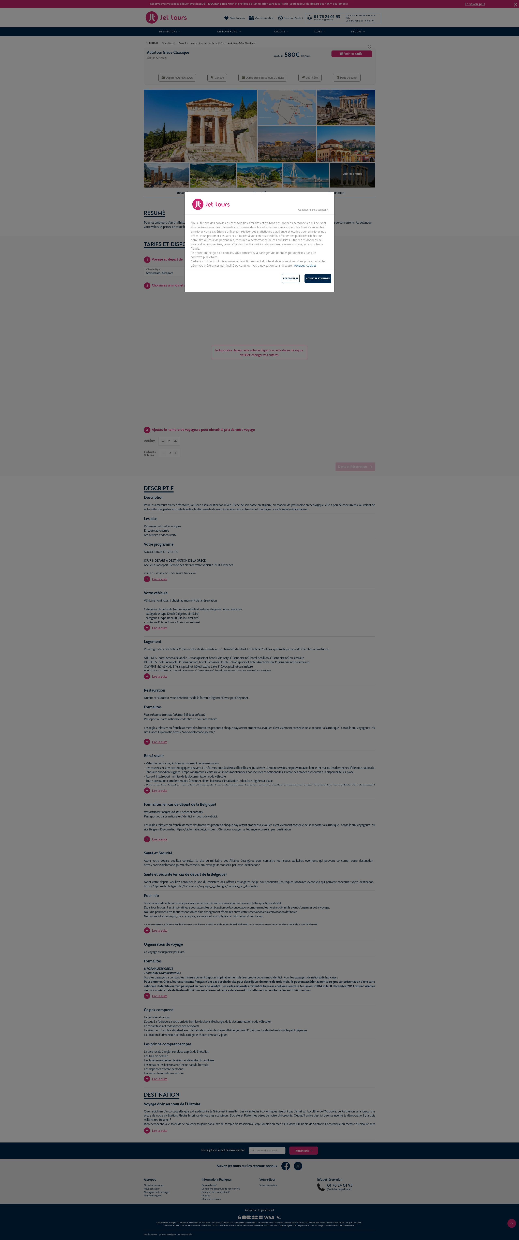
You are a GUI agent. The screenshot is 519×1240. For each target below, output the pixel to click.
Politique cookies (305, 265)
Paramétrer (290, 278)
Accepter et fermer (318, 278)
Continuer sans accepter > (313, 209)
